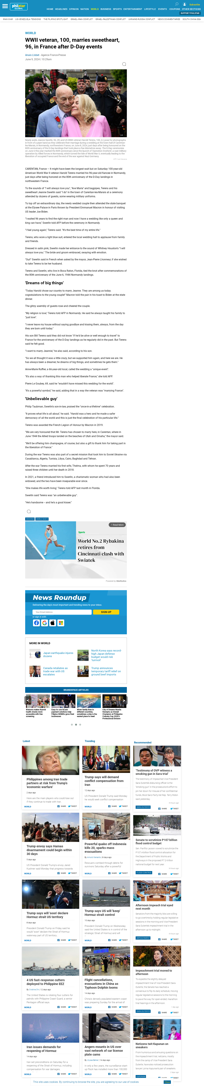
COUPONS (174, 9)
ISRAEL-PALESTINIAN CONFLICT (110, 19)
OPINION (74, 9)
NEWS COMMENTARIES (169, 19)
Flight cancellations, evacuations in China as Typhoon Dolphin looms (101, 983)
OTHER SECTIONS (191, 9)
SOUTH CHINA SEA (192, 19)
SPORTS (117, 9)
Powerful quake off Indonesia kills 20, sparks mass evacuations (105, 848)
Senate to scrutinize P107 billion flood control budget (156, 841)
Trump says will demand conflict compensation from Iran (104, 781)
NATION (84, 9)
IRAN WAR (8, 19)
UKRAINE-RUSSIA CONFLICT (141, 19)
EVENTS (162, 9)
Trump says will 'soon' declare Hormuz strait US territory (47, 915)
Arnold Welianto (94, 857)
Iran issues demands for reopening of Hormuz (44, 1049)
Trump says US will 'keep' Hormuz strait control (102, 913)
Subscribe (194, 4)
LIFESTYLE (150, 9)
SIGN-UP (106, 612)
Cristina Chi (34, 989)
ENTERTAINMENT (133, 9)
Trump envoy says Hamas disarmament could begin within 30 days (49, 850)
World (30, 33)
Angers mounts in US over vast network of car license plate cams (104, 1050)
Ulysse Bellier (92, 1060)
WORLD (95, 9)
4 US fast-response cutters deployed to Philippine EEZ (46, 982)
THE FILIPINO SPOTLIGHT (56, 19)
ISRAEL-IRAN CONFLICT (82, 19)
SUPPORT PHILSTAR (190, 13)
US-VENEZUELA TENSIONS (28, 19)
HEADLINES (61, 9)
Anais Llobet (32, 55)
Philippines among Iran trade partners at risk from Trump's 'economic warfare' (47, 783)
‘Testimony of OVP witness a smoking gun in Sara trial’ (154, 772)
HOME (50, 9)
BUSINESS (106, 9)
